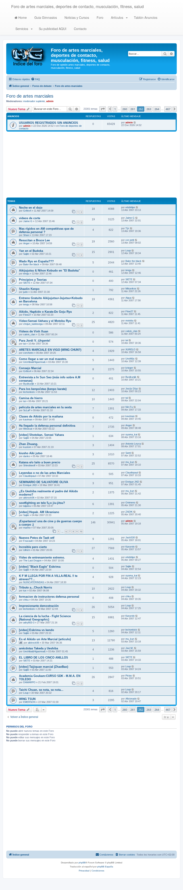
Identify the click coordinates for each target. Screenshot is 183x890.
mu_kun (129, 462)
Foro (99, 17)
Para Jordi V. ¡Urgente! (34, 340)
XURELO (130, 349)
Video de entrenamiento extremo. (42, 557)
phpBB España (105, 866)
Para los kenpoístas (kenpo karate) (43, 389)
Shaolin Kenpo (29, 289)
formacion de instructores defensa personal (49, 596)
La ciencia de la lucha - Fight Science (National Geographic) (45, 617)
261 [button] (132, 109)
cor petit (129, 240)
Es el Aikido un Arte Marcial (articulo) (45, 639)
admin (50, 101)
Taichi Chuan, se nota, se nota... (41, 689)
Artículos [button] (117, 17)
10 (81, 531)
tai (24, 343)
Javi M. (129, 648)
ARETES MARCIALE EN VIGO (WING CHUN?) (50, 349)
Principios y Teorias (33, 279)
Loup (128, 250)
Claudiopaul (29, 476)
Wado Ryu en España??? (36, 261)
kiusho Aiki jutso (30, 453)
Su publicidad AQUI (52, 28)
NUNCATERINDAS (33, 582)
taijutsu (27, 506)
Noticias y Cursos (76, 17)
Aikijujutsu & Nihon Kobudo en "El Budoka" (49, 270)
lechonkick (29, 392)
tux (25, 590)
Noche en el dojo (30, 207)
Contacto (80, 28)
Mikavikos (130, 288)
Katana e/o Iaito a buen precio (39, 462)
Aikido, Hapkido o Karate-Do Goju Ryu (45, 311)
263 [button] (148, 109)
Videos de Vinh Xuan (33, 331)
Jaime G (27, 221)
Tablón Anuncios (145, 17)
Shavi (26, 235)
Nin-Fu (129, 407)
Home (22, 17)
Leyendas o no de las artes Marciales (44, 473)
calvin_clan (29, 334)
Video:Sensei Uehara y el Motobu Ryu (45, 321)
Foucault (28, 540)
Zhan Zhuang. (28, 444)
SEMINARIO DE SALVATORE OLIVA (43, 482)
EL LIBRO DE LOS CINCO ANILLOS (43, 657)
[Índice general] (29, 55)
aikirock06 (28, 497)
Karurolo (130, 546)
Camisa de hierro (31, 398)
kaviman (27, 419)
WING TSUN (27, 699)
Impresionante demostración (39, 606)
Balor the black (31, 264)
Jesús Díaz (131, 388)
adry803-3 (28, 622)
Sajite (26, 253)
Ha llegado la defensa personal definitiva (47, 425)
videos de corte (29, 218)
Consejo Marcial (30, 368)
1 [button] (115, 109)
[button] (102, 109)
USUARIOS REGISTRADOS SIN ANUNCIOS (48, 122)
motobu (129, 320)
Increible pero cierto (33, 547)
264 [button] (156, 109)
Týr (127, 228)
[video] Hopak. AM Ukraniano (39, 512)
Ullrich (26, 550)
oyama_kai (131, 434)
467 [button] (168, 109)
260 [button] (124, 109)
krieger (129, 367)
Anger (26, 243)
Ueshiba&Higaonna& (34, 362)
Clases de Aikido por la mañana (41, 416)
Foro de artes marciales (29, 96)
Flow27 (27, 314)
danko (26, 456)
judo (25, 292)
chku (26, 599)
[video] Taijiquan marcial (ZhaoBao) (43, 666)
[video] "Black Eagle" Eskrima (39, 566)
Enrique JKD (30, 485)
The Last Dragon (32, 560)
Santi (128, 452)
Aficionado (131, 698)
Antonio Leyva (133, 443)
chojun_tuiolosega (33, 324)
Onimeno (130, 502)
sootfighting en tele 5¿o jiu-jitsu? (42, 503)
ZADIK (129, 511)
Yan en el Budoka (31, 250)
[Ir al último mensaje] (134, 122)
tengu (26, 273)
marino (27, 527)
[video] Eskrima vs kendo (36, 630)
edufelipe (130, 207)
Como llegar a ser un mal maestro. (43, 359)
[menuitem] (35, 79)
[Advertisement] (91, 165)
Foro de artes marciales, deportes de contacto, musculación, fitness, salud (77, 6)
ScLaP (26, 410)
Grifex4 (27, 210)
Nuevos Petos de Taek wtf (36, 537)
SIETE (26, 282)
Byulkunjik (28, 383)
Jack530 (130, 537)
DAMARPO (29, 682)
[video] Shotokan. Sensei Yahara (41, 434)
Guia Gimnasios (45, 17)
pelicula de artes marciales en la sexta (45, 407)
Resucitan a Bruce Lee (34, 240)
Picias (128, 675)
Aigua (128, 297)
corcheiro (28, 352)
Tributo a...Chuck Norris (35, 587)
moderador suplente (34, 101)
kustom (27, 447)
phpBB (82, 862)
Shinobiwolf (29, 465)
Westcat (27, 428)
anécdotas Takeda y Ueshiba (38, 648)
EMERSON (29, 702)
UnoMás (130, 358)
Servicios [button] (22, 28)
